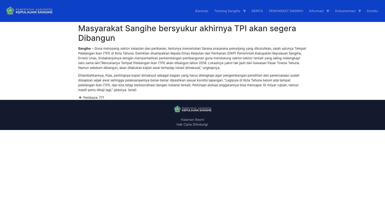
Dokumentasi (345, 11)
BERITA (257, 11)
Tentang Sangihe (227, 11)
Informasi (316, 11)
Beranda (201, 11)
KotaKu (372, 11)
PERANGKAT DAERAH (286, 11)
